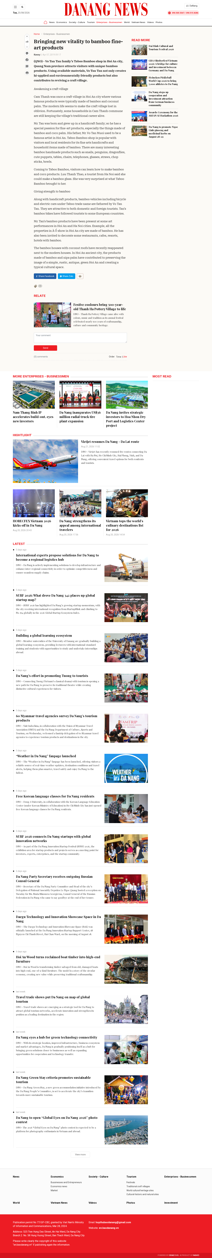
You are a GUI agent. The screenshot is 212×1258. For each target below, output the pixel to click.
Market (54, 1190)
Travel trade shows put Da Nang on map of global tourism (53, 999)
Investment (171, 1202)
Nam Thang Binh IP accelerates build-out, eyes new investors (33, 416)
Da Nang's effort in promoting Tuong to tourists (52, 676)
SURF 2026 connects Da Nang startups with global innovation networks (53, 838)
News (52, 22)
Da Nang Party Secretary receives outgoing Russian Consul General (54, 878)
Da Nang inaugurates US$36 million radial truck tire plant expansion (80, 416)
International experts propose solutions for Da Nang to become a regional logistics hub (57, 557)
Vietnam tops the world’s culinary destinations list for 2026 (124, 525)
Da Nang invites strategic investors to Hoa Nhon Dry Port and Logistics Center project (126, 418)
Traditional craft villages (138, 1186)
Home (37, 34)
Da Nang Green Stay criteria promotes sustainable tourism (53, 1079)
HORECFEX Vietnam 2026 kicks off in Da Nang (32, 523)
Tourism (91, 22)
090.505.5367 (178, 13)
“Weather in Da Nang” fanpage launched (46, 756)
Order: (112, 356)
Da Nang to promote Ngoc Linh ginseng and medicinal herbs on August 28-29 (163, 131)
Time (118, 357)
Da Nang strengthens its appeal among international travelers (80, 525)
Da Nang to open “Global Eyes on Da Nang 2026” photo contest (56, 1119)
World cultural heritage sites (140, 1190)
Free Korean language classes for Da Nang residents (55, 796)
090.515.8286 (192, 13)
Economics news (59, 1186)
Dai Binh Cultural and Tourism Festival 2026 (161, 47)
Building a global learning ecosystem (44, 635)
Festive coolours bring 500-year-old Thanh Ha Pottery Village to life (99, 306)
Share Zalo (68, 276)
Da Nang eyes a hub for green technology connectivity (56, 1037)
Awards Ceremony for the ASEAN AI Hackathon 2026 (163, 114)
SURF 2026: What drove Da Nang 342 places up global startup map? (55, 597)
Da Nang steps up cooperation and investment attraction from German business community (161, 99)
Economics (61, 22)
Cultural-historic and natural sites (142, 1194)
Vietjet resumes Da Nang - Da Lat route (110, 441)
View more (80, 1154)
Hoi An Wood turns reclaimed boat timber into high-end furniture (58, 959)
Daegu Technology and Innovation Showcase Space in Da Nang (58, 919)
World (127, 22)
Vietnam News (138, 22)
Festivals (130, 1182)
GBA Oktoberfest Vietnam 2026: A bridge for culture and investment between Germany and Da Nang (163, 65)
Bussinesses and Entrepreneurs (66, 1182)
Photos (159, 22)
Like (125, 356)
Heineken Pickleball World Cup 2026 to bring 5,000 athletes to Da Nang (163, 81)
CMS (174, 1255)
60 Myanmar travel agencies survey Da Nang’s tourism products (56, 718)
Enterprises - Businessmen (109, 22)
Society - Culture (77, 22)
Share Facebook (46, 276)
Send (45, 348)
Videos (150, 22)
